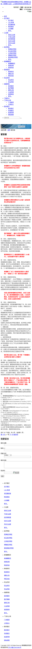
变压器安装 (7, 493)
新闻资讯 (7, 572)
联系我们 (7, 630)
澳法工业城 (7, 510)
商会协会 (7, 565)
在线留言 (7, 633)
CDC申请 (7, 490)
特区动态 (7, 579)
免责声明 (7, 637)
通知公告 (7, 575)
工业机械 (7, 606)
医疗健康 (7, 599)
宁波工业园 (7, 514)
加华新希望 (7, 517)
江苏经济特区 (8, 541)
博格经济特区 (8, 544)
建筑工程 (7, 602)
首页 (9, 130)
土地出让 (7, 623)
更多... (6, 503)
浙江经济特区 (8, 538)
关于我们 (7, 486)
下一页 (12, 434)
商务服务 (7, 596)
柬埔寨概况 (7, 558)
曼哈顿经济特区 (9, 548)
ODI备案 (6, 500)
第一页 (3, 434)
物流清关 (7, 497)
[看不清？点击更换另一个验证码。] (16, 473)
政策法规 (7, 561)
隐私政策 (7, 640)
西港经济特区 (8, 534)
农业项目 (7, 589)
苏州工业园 (7, 524)
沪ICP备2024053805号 (14, 647)
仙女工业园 (7, 521)
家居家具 (7, 609)
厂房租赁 (7, 620)
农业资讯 (7, 585)
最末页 (16, 434)
